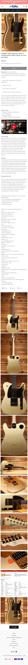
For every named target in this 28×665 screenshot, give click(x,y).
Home (2, 10)
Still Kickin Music (11, 655)
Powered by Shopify (20, 655)
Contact (18, 10)
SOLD (14, 68)
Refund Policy (14, 645)
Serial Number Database (14, 637)
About (24, 10)
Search (14, 641)
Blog (13, 10)
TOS (14, 647)
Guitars (7, 10)
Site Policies (14, 643)
